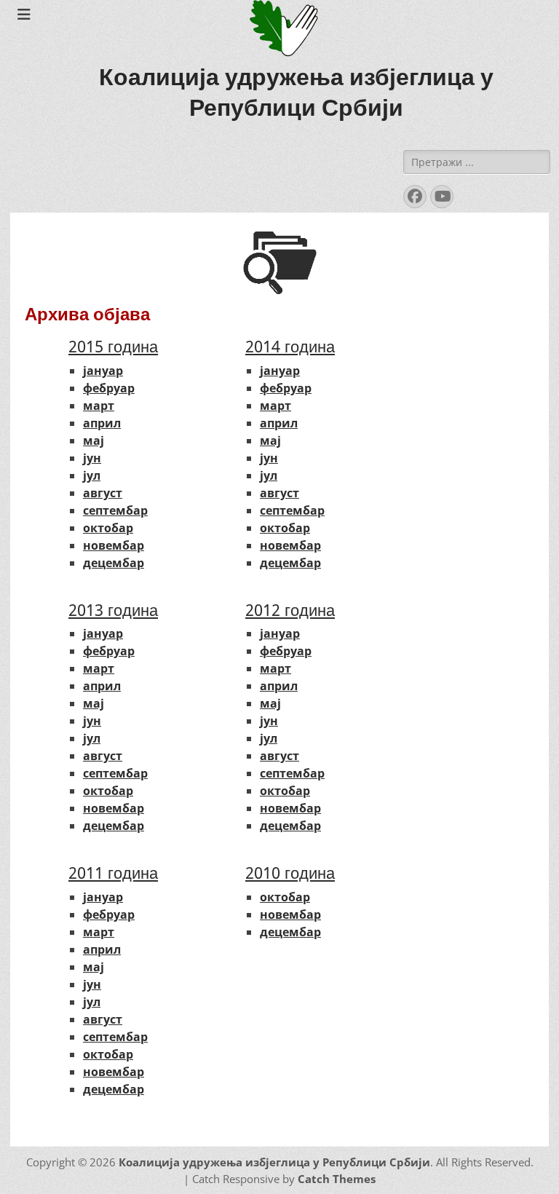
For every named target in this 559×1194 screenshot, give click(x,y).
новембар (113, 545)
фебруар (109, 388)
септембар (115, 510)
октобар (108, 528)
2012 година (290, 610)
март (98, 406)
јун (92, 458)
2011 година (113, 873)
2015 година (113, 347)
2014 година (290, 347)
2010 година (290, 873)
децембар (113, 563)
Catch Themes (337, 1178)
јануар (103, 371)
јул (91, 475)
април (102, 423)
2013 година (113, 610)
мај (93, 440)
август (102, 493)
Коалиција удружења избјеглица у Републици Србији (274, 1162)
